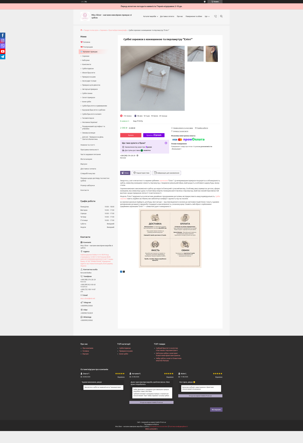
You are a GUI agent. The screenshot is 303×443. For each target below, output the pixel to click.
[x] (124, 272)
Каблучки (85, 60)
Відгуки (83, 164)
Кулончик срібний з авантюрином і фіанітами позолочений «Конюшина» (198, 388)
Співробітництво (87, 173)
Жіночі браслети (88, 73)
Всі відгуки (216, 409)
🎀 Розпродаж (86, 47)
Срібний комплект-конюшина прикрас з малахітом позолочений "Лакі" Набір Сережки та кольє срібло (151, 394)
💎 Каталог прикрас (89, 52)
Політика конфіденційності (178, 426)
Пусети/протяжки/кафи (118, 30)
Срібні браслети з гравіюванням (94, 106)
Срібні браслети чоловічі (91, 114)
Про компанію (88, 348)
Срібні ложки (87, 93)
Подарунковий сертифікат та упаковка (93, 127)
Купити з (150, 135)
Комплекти (86, 64)
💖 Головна (85, 42)
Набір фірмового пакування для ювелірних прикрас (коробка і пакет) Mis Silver (151, 390)
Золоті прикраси (88, 97)
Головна (86, 351)
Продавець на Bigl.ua (151, 424)
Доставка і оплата (167, 16)
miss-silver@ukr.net (87, 298)
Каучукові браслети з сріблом (93, 110)
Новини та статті (87, 145)
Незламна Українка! (89, 122)
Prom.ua (163, 422)
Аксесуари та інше (89, 81)
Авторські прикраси (90, 89)
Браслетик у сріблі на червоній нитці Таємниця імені (103, 387)
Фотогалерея (86, 159)
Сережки (103, 30)
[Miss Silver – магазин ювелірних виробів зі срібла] (85, 16)
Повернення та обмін (194, 16)
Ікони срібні (86, 102)
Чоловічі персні (88, 118)
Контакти (84, 190)
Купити (131, 135)
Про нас (180, 16)
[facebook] (121, 272)
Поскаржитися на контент (159, 426)
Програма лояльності (89, 150)
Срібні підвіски (88, 68)
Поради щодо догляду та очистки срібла (94, 179)
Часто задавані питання (90, 154)
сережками (163, 181)
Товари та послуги (91, 30)
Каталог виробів (149, 16)
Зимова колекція (88, 133)
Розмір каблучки (87, 185)
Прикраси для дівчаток (91, 85)
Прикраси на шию (89, 77)
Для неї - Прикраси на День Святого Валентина (92, 138)
